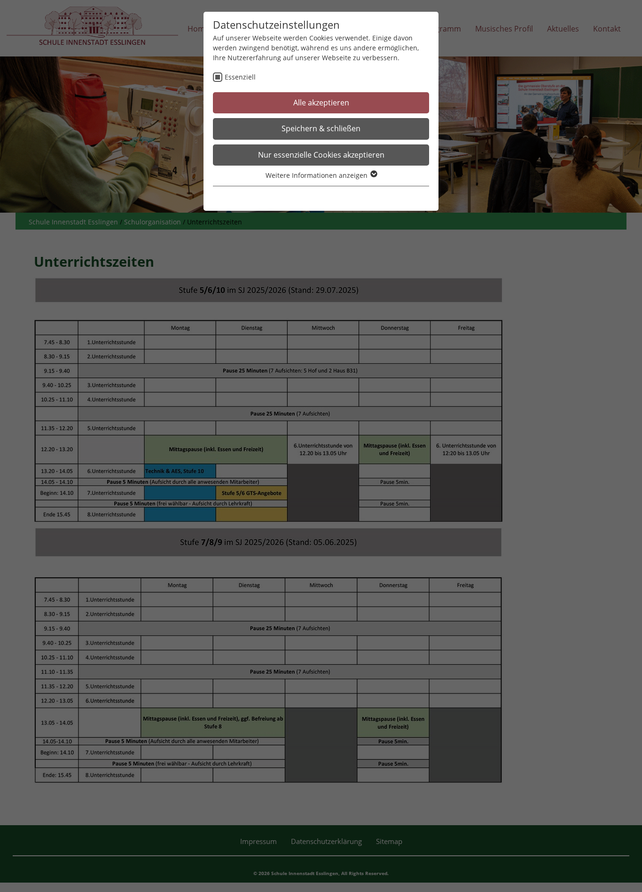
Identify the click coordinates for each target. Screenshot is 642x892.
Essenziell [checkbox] (240, 76)
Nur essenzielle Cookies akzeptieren (321, 155)
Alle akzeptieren (321, 102)
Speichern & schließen (321, 128)
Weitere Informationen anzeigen (317, 175)
